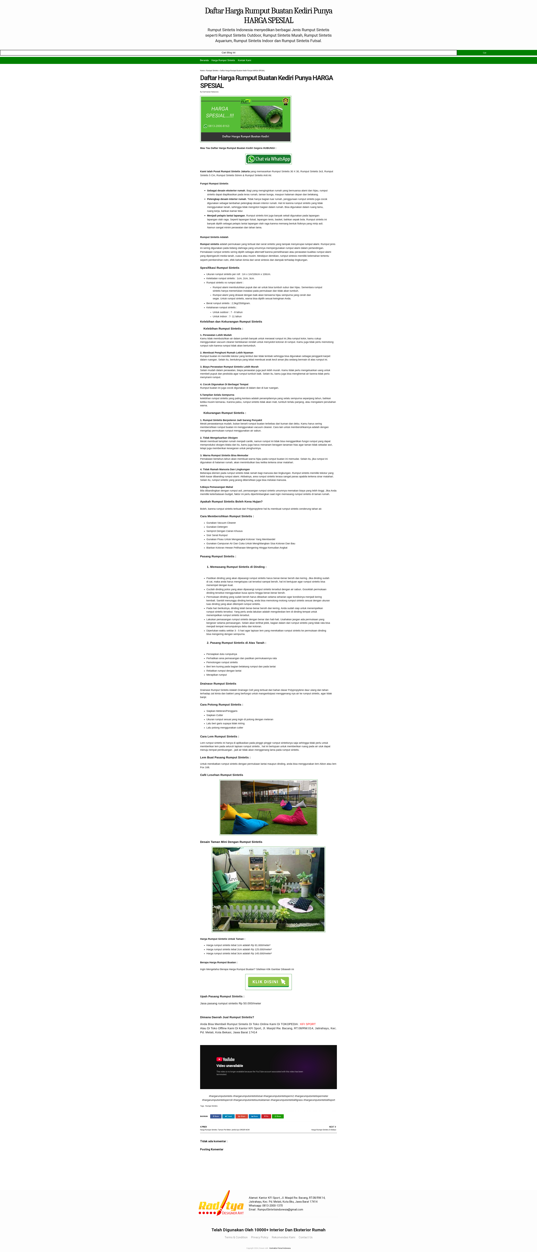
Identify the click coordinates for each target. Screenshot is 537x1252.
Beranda (204, 60)
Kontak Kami (244, 60)
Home (202, 71)
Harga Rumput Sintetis (223, 60)
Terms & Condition (236, 1237)
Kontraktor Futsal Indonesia (280, 1248)
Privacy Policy (259, 1237)
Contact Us (306, 1237)
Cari (484, 53)
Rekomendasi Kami (283, 1237)
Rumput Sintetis (212, 71)
